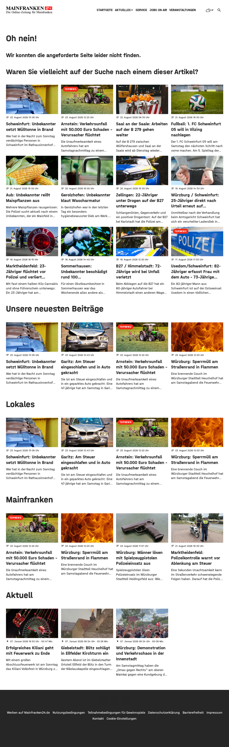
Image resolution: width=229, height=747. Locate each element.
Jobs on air (158, 10)
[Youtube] (125, 700)
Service (141, 10)
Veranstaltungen (182, 10)
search (219, 10)
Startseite (105, 10)
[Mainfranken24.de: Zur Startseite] (29, 10)
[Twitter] (114, 700)
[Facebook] (103, 700)
